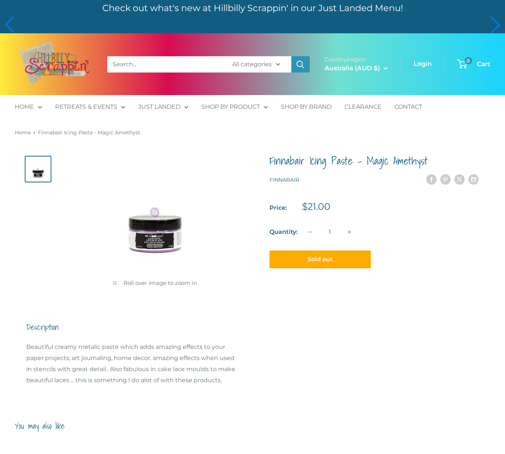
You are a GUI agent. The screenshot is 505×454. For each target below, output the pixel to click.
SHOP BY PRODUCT (230, 106)
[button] (9, 25)
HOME (24, 106)
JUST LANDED (159, 106)
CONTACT (408, 106)
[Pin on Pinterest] (445, 179)
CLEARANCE (363, 106)
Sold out (320, 259)
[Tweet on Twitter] (459, 179)
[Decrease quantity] (310, 232)
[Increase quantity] (349, 232)
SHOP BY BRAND (306, 106)
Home (23, 132)
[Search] (300, 64)
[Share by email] (473, 179)
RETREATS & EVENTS (86, 106)
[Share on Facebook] (431, 179)
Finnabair (284, 179)
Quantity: (284, 231)
